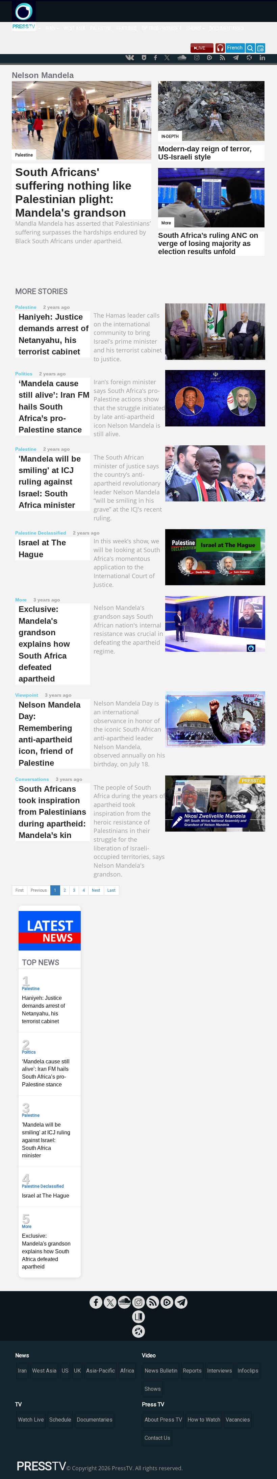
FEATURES (127, 28)
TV (18, 1404)
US (65, 1370)
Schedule (60, 1419)
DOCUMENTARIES (226, 28)
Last (111, 890)
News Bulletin (161, 1370)
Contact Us (157, 1438)
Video (149, 1355)
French (235, 48)
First (20, 890)
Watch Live (31, 1419)
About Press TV (163, 1419)
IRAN (50, 28)
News (22, 1355)
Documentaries (94, 1419)
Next (96, 890)
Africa (127, 1370)
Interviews (219, 1370)
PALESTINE (101, 28)
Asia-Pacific (100, 1370)
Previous (39, 890)
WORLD (30, 28)
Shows (153, 1389)
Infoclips (247, 1370)
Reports (192, 1370)
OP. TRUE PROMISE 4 (161, 28)
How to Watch (203, 1419)
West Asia (44, 1370)
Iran (22, 1370)
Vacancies (238, 1419)
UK (77, 1370)
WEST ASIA (74, 28)
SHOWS (193, 28)
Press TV (153, 1404)
